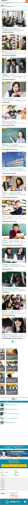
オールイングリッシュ (7, 149)
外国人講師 (12, 197)
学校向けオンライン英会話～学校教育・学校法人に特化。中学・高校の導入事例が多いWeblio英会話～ (13, 492)
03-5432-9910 (14, 462)
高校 (14, 197)
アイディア (14, 315)
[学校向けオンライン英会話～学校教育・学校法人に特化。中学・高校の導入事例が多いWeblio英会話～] (4, 0)
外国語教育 (22, 338)
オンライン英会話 (6, 173)
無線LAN (10, 173)
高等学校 (5, 245)
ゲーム (9, 102)
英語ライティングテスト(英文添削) (4, 472)
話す (7, 32)
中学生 (3, 221)
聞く (5, 55)
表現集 (16, 149)
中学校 (3, 32)
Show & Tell (13, 55)
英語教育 (12, 125)
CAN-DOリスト (8, 338)
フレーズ (19, 245)
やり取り (14, 79)
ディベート (11, 79)
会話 (17, 245)
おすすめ (16, 197)
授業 (11, 32)
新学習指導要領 (18, 338)
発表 (15, 55)
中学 (13, 245)
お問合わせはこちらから (14, 465)
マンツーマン (15, 221)
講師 (5, 197)
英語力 (3, 125)
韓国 (9, 125)
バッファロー (14, 173)
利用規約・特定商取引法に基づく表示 (3, 475)
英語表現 (14, 149)
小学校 (7, 125)
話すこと (5, 32)
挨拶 (21, 245)
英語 (9, 32)
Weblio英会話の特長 (16, 472)
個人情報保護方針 (16, 475)
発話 (13, 32)
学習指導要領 (12, 338)
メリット (5, 221)
